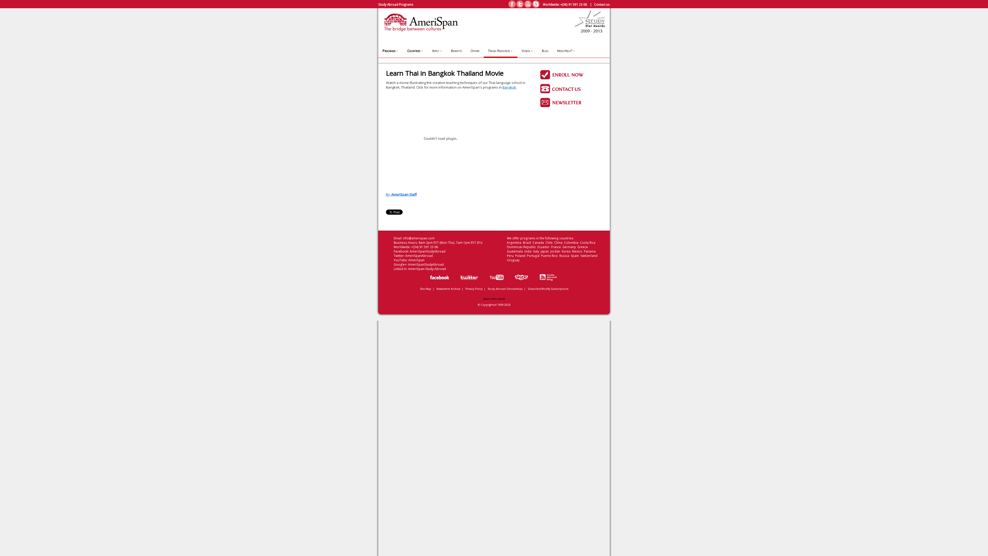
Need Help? (566, 50)
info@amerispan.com (419, 238)
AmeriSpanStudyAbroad (427, 251)
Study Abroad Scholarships (505, 289)
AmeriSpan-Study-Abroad (427, 269)
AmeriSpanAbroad (419, 256)
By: (401, 194)
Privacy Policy (473, 289)
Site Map (425, 289)
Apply (437, 50)
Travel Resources (500, 50)
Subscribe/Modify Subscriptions (548, 289)
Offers (475, 50)
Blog (545, 50)
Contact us (602, 4)
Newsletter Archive (448, 289)
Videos (527, 50)
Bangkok (509, 87)
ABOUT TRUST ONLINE (494, 299)
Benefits (456, 50)
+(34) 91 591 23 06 (573, 4)
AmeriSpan (416, 260)
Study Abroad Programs (395, 4)
